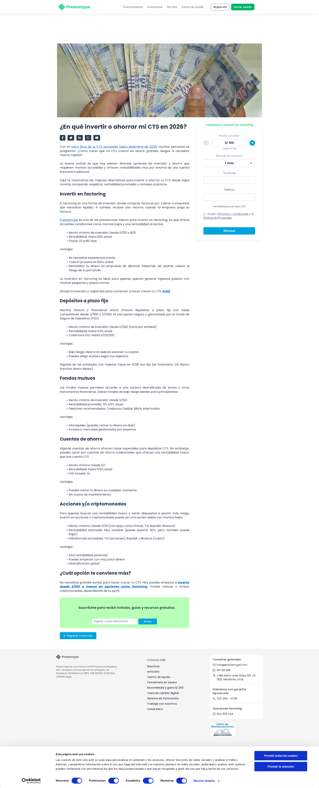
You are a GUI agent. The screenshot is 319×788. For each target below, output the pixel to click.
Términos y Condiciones (232, 214)
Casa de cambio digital (163, 693)
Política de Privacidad (217, 218)
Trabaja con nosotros (162, 704)
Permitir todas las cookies (281, 755)
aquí (68, 676)
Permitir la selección (281, 766)
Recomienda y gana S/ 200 (165, 688)
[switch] (113, 781)
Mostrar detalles (204, 780)
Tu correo (229, 173)
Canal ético (155, 709)
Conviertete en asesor (162, 682)
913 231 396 (224, 670)
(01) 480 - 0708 (227, 698)
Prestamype (69, 220)
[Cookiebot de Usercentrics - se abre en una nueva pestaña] (31, 781)
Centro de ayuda (158, 677)
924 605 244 (225, 714)
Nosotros (153, 666)
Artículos (153, 671)
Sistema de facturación (163, 698)
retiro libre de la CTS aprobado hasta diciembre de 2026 (114, 147)
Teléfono (229, 189)
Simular (229, 231)
